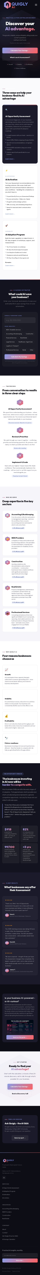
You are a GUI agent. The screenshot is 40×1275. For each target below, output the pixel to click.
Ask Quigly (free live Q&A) (10, 1236)
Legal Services (10, 342)
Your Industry (10, 326)
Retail (24, 350)
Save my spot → (20, 1138)
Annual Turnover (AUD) (13, 315)
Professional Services (12, 350)
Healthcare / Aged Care (26, 342)
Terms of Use (16, 1271)
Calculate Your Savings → (20, 50)
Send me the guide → (20, 1037)
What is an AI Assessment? (20, 57)
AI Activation (6, 1194)
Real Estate (23, 338)
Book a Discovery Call (20, 1094)
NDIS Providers (7, 1212)
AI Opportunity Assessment (10, 1188)
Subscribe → (20, 1260)
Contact (4, 1233)
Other (31, 350)
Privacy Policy (6, 1271)
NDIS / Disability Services (13, 330)
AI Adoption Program (8, 1191)
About (4, 1229)
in (4, 1177)
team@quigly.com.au (8, 1173)
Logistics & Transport (12, 346)
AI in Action (5, 1198)
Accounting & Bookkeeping (14, 334)
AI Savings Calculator (8, 1239)
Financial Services (11, 338)
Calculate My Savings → (20, 357)
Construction (29, 334)
